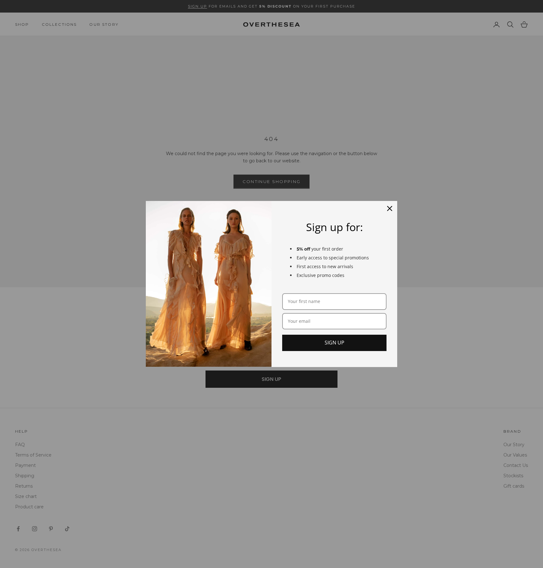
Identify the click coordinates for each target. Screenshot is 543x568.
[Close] (389, 208)
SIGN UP (334, 342)
